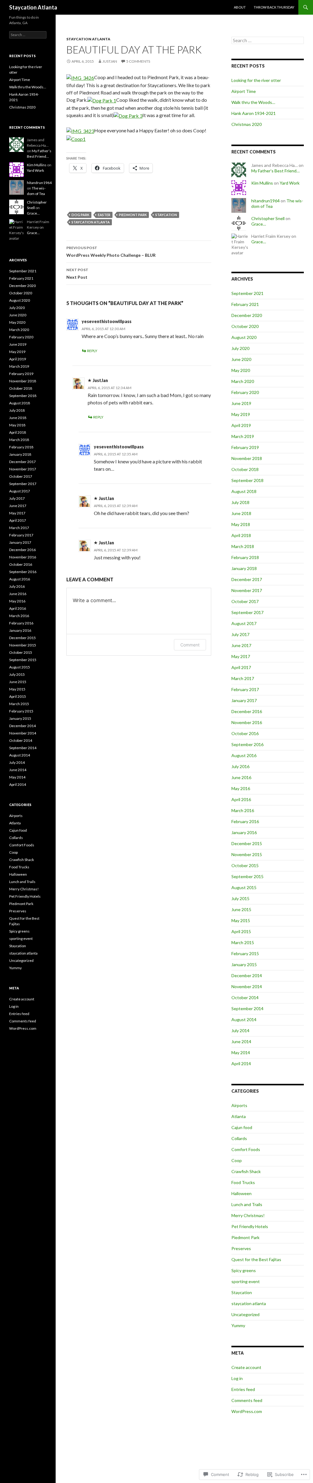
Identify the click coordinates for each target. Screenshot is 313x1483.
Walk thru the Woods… (253, 102)
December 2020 (246, 315)
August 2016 (243, 755)
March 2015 (242, 942)
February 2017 (245, 689)
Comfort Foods (245, 1149)
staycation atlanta (88, 39)
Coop (236, 1160)
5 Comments (138, 61)
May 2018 (240, 524)
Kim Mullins (262, 183)
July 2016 (240, 766)
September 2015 (247, 876)
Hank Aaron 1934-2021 (253, 113)
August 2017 (243, 623)
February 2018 (245, 557)
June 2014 (241, 1041)
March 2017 (242, 678)
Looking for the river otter (256, 80)
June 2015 (241, 909)
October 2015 (245, 865)
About (240, 7)
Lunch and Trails (246, 1204)
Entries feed (243, 1389)
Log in (237, 1378)
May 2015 (240, 920)
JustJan (109, 61)
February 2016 (245, 821)
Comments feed (246, 1400)
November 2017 (246, 590)
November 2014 (246, 986)
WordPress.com (246, 1411)
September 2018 (247, 480)
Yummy (238, 1325)
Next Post (77, 273)
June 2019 (241, 403)
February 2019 (245, 447)
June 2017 (241, 645)
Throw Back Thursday (274, 7)
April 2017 (241, 667)
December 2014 (246, 975)
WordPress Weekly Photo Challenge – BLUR (111, 251)
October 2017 (245, 601)
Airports (239, 1105)
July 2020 (240, 348)
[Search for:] (267, 40)
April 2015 (241, 931)
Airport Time (243, 91)
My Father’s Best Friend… (275, 170)
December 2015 (246, 843)
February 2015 (245, 953)
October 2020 (245, 326)
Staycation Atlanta (33, 7)
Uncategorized (245, 1314)
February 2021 (245, 304)
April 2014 (241, 1063)
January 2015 (244, 964)
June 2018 (241, 513)
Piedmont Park (133, 215)
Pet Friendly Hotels (249, 1226)
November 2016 (246, 722)
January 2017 (244, 700)
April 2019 (241, 425)
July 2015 (240, 898)
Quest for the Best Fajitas (256, 1259)
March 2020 (242, 381)
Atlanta (238, 1116)
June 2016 (241, 777)
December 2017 (246, 579)
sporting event (245, 1281)
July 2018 (240, 502)
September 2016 (247, 744)
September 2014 (247, 1008)
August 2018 (243, 491)
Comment (190, 644)
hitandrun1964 (265, 200)
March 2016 (242, 810)
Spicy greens (243, 1270)
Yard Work (290, 183)
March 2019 (242, 436)
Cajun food (241, 1127)
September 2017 (247, 612)
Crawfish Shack (246, 1171)
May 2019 (240, 414)
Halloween (241, 1193)
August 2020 (243, 337)
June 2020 (241, 359)
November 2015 (246, 854)
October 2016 (245, 733)
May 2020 (240, 370)
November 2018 (246, 458)
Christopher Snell (268, 218)
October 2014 (245, 997)
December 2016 (246, 711)
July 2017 (240, 634)
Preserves (241, 1248)
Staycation (166, 215)
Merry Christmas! (248, 1215)
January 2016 (244, 832)
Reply (92, 350)
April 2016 (241, 799)
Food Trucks (243, 1182)
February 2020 (245, 392)
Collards (239, 1138)
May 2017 (240, 656)
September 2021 (247, 293)
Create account (246, 1367)
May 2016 (240, 788)
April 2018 (241, 535)
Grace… (258, 223)
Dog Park (80, 215)
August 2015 (243, 887)
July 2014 (240, 1030)
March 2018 (242, 546)
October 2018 (245, 469)
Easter (104, 215)
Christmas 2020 (246, 124)
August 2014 (243, 1019)
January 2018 (244, 568)
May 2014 (240, 1052)
